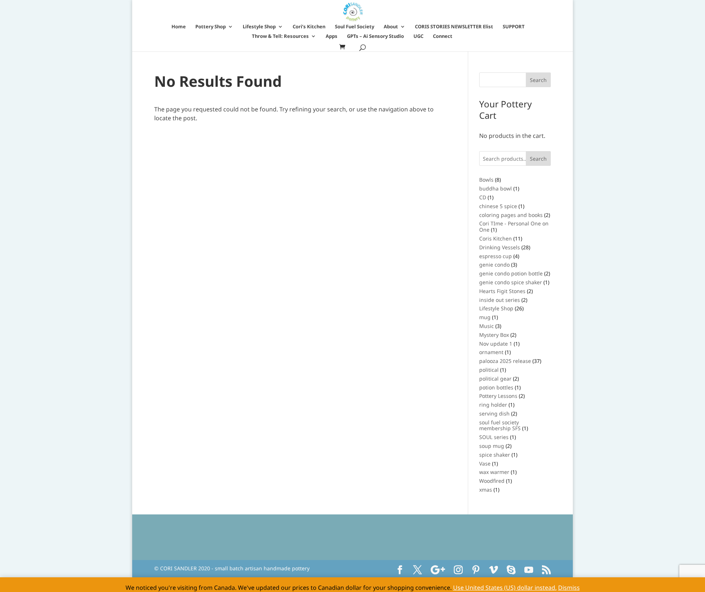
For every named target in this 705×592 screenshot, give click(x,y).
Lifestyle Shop (259, 27)
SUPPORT (514, 27)
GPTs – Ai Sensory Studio (375, 36)
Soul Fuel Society (354, 27)
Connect (442, 36)
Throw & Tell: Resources (280, 36)
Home (178, 27)
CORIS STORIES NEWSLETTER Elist (454, 27)
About (391, 27)
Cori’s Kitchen (309, 27)
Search (538, 158)
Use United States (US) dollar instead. (505, 588)
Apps (331, 36)
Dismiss (569, 588)
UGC (418, 36)
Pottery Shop (210, 27)
